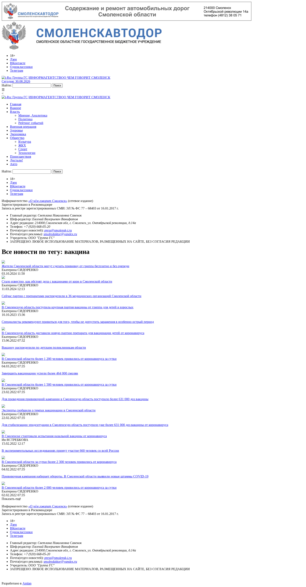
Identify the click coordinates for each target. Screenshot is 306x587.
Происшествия (20, 156)
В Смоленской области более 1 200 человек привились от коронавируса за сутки (59, 359)
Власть (15, 111)
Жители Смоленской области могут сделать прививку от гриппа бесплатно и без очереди (65, 266)
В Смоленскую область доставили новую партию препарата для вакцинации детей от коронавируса (73, 333)
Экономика (18, 134)
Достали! (16, 160)
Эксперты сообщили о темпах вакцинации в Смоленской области (49, 410)
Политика (25, 119)
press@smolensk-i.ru (58, 230)
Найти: (7, 85)
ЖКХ (22, 145)
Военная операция (23, 126)
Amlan (26, 583)
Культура (24, 141)
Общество (17, 138)
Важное (15, 108)
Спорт (22, 149)
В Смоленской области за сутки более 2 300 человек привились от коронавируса (59, 462)
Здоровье (16, 130)
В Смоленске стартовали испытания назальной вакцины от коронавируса (54, 436)
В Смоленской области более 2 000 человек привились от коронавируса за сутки (59, 487)
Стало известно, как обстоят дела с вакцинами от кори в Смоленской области (57, 281)
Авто (13, 164)
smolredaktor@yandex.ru (60, 234)
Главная (15, 104)
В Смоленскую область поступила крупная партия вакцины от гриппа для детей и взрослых (67, 307)
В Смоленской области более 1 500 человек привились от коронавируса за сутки (59, 384)
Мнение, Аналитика (32, 115)
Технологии (26, 153)
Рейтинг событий (30, 123)
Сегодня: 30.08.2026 (16, 81)
